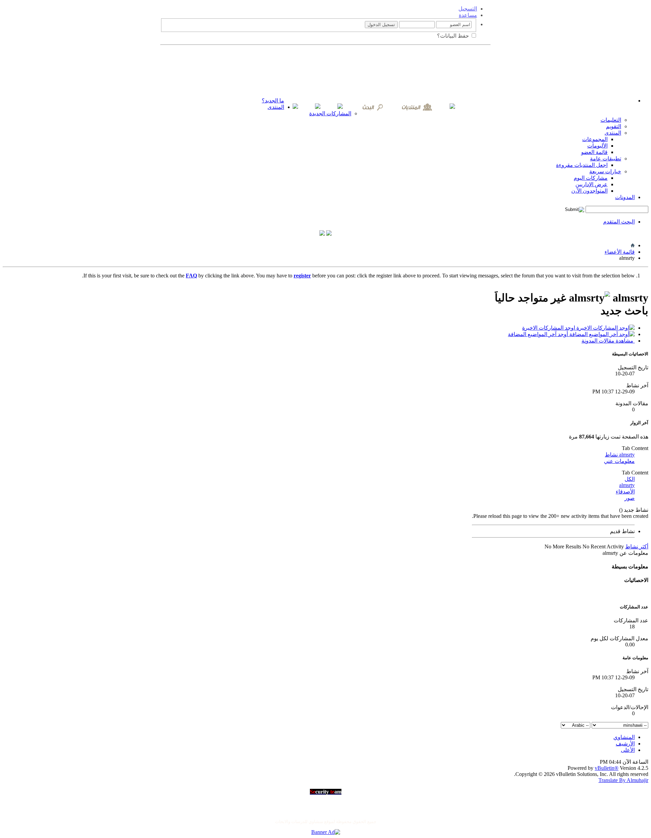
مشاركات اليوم (591, 178)
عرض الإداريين (591, 184)
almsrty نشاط (620, 454)
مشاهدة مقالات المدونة (608, 341)
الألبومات (597, 146)
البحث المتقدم (619, 222)
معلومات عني (619, 461)
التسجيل (467, 9)
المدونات (625, 197)
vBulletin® (606, 768)
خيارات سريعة (605, 171)
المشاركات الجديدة (330, 113)
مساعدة (468, 15)
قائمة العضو (594, 152)
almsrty (627, 485)
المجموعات (595, 139)
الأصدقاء (625, 491)
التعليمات (610, 120)
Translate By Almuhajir (623, 780)
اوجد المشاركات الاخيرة (549, 328)
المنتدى (276, 107)
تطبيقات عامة (605, 158)
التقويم (613, 126)
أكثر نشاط (636, 546)
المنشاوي (624, 737)
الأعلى (628, 750)
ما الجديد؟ (273, 100)
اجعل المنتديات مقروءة (582, 165)
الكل (630, 479)
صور (630, 498)
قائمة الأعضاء (620, 252)
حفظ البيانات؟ (453, 36)
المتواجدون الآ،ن (589, 191)
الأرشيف (625, 743)
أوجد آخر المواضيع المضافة (538, 334)
